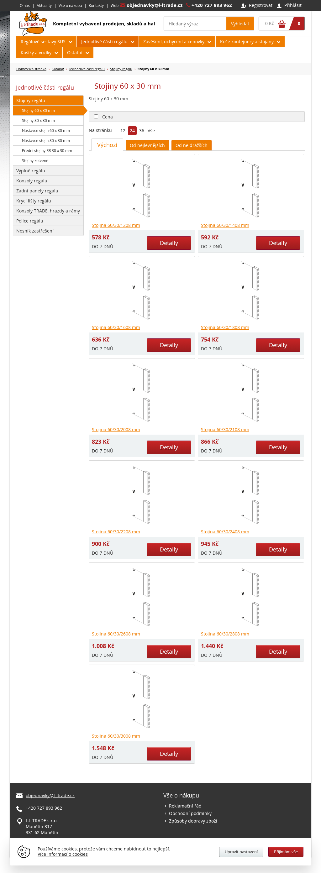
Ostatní (74, 52)
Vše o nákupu (70, 5)
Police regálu (29, 221)
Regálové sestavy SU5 (43, 41)
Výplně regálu (30, 171)
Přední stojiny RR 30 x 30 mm (47, 150)
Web (114, 5)
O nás (25, 5)
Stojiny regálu (121, 68)
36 (141, 130)
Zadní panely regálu (37, 191)
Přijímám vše (286, 852)
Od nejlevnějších (147, 145)
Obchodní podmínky (190, 813)
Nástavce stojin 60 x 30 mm (46, 130)
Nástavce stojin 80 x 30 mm (46, 140)
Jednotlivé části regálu (104, 41)
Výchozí (107, 145)
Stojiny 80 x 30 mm (38, 120)
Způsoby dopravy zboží (193, 821)
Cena (107, 117)
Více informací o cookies (63, 854)
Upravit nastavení (241, 852)
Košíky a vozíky (36, 52)
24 (132, 130)
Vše (151, 130)
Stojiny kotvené (35, 160)
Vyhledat (240, 24)
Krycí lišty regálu (33, 201)
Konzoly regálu (31, 181)
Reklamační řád (185, 806)
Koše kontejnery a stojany (247, 41)
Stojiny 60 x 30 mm (38, 110)
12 (122, 130)
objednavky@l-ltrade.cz (154, 5)
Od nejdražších (192, 145)
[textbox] (195, 23)
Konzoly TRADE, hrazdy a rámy (48, 211)
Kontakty (96, 5)
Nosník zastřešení (35, 231)
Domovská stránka (31, 68)
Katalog (58, 68)
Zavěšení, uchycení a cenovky (173, 41)
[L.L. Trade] (33, 34)
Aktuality (44, 5)
